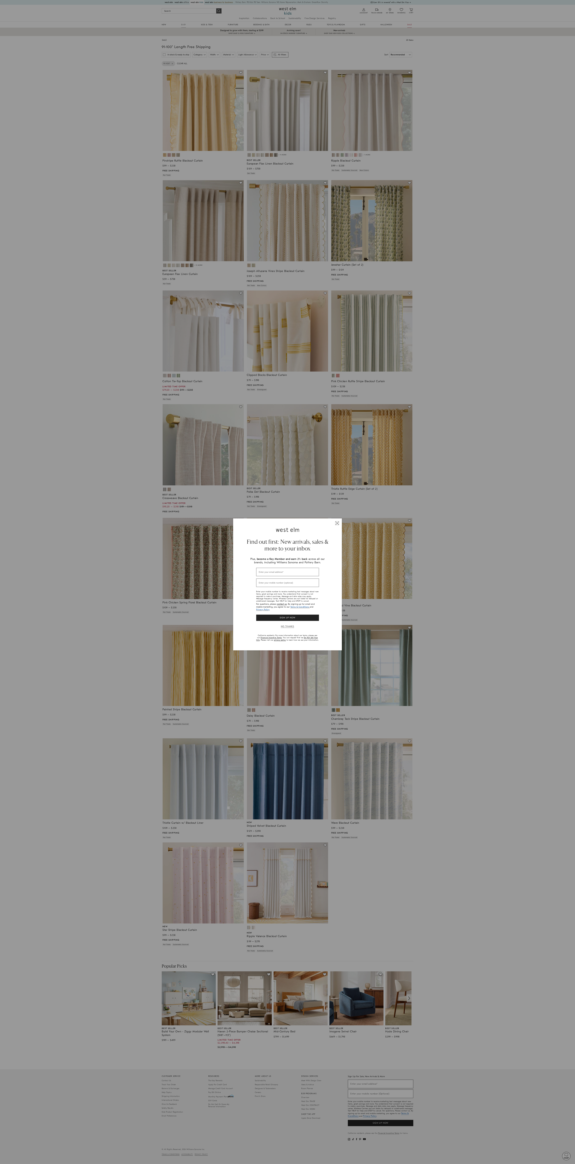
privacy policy (280, 640)
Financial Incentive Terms (271, 638)
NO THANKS (287, 626)
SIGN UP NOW (287, 617)
